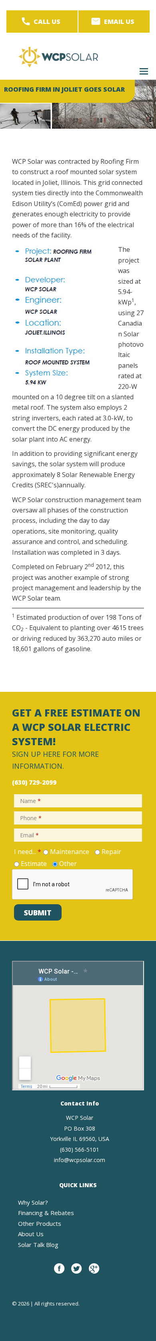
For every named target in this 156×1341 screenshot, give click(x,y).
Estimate (34, 863)
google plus (94, 1273)
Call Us (47, 21)
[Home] (58, 57)
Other (68, 863)
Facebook (59, 1273)
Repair (111, 851)
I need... (27, 851)
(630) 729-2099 (34, 782)
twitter (76, 1273)
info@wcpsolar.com (79, 1160)
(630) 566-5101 (79, 1149)
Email (29, 835)
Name (30, 801)
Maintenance (69, 851)
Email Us (119, 21)
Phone (31, 818)
